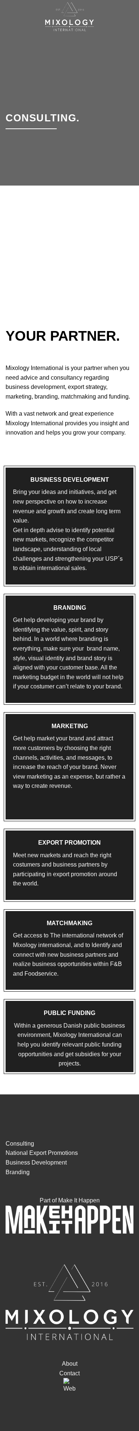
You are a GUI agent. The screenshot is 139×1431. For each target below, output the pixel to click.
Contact (69, 1373)
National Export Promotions (42, 1153)
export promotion (75, 874)
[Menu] (129, 16)
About (69, 1363)
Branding (18, 1172)
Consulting (20, 1143)
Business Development (36, 1162)
